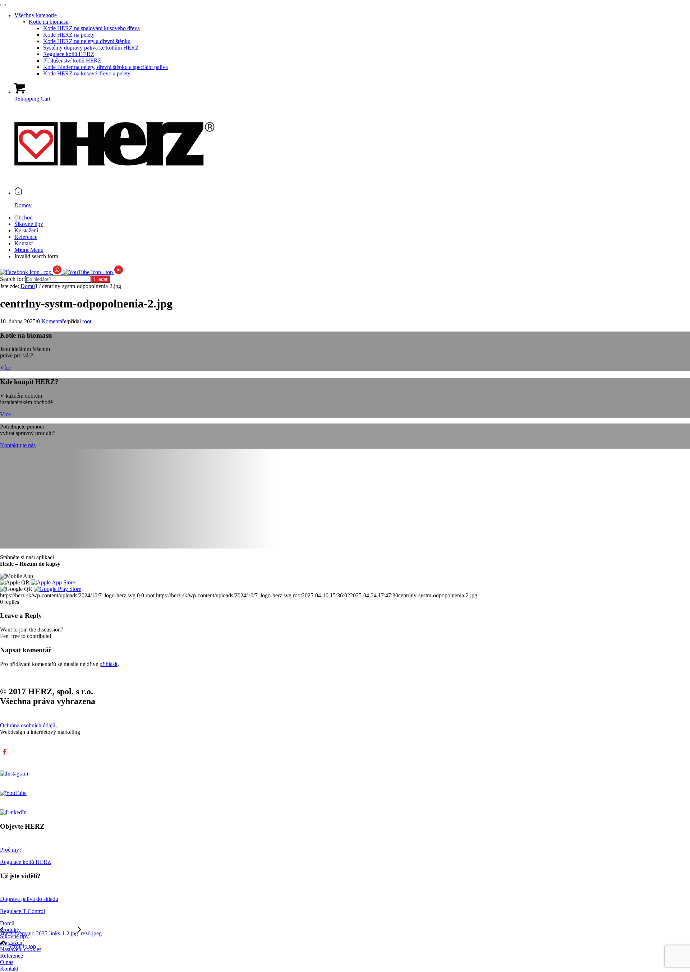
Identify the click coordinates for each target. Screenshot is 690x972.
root (86, 321)
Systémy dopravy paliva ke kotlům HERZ (91, 48)
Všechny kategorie (35, 15)
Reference (11, 956)
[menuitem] (352, 44)
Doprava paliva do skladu (29, 899)
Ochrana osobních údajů (27, 725)
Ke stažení (12, 943)
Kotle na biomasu (49, 22)
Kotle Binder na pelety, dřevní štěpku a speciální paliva (105, 67)
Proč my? (11, 850)
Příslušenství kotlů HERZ (72, 60)
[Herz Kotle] (113, 178)
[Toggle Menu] (3, 5)
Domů (7, 923)
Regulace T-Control (22, 911)
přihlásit (109, 664)
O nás (6, 962)
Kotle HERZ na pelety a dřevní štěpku (86, 41)
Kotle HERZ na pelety (69, 35)
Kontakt (9, 969)
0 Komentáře (51, 321)
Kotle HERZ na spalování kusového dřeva (91, 28)
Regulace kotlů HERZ (68, 54)
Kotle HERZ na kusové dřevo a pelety (86, 73)
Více (5, 368)
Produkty (10, 930)
